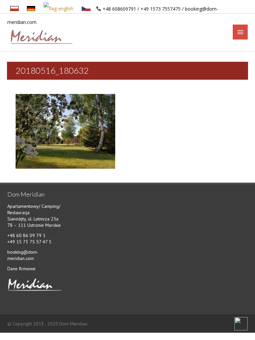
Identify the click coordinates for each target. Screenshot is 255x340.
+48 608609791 (119, 9)
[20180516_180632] (65, 131)
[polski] (15, 9)
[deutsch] (31, 9)
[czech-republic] (87, 9)
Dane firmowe (21, 269)
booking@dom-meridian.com (23, 255)
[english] (59, 9)
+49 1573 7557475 (160, 9)
